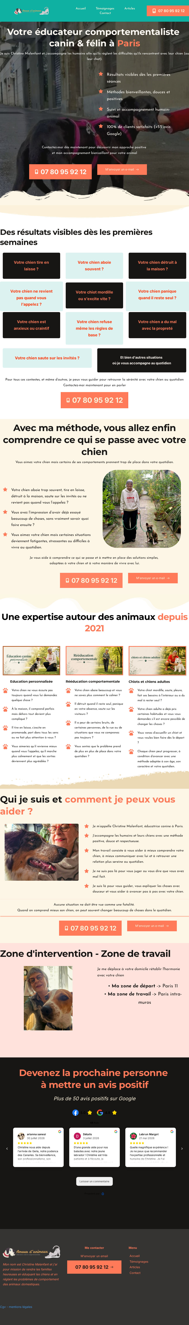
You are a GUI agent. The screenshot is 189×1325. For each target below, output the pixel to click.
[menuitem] (81, 8)
